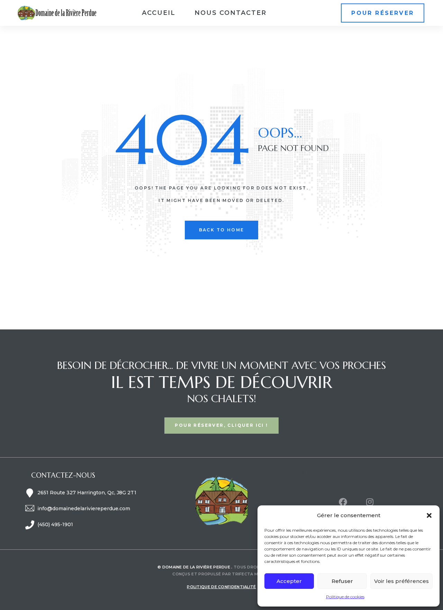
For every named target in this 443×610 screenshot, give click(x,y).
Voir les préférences (401, 581)
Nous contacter (230, 13)
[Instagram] (369, 501)
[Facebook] (343, 501)
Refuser (342, 581)
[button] (429, 515)
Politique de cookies (345, 596)
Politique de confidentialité (221, 586)
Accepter (289, 581)
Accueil (158, 13)
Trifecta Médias (251, 574)
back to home (221, 229)
